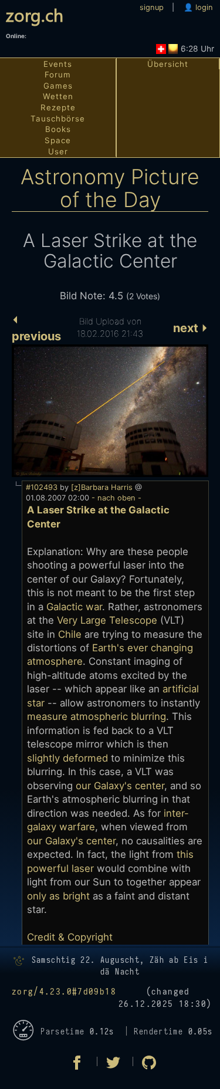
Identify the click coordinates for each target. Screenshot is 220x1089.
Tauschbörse (58, 118)
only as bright (58, 896)
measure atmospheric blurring (96, 716)
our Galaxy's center (120, 786)
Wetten (58, 96)
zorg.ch (34, 14)
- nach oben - (115, 497)
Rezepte (58, 107)
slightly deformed (67, 758)
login (203, 7)
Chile (70, 634)
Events (57, 64)
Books (58, 129)
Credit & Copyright (70, 937)
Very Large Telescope (107, 620)
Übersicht (167, 64)
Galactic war (74, 607)
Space (58, 140)
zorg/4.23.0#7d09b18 (64, 991)
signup (152, 7)
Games (58, 85)
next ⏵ (190, 328)
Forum (58, 74)
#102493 (41, 487)
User (58, 151)
